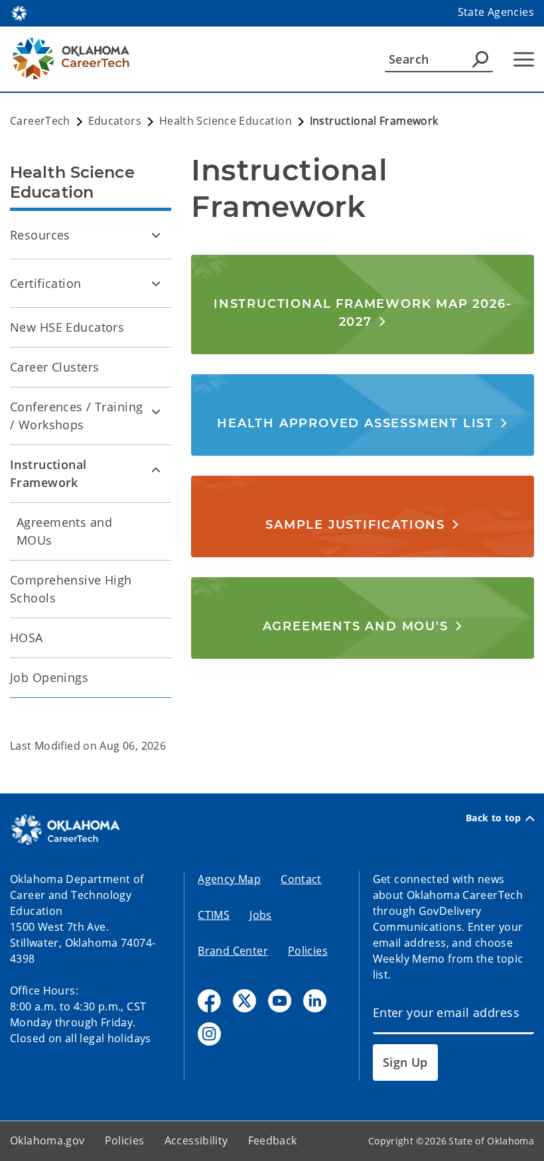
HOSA (26, 638)
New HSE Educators (67, 327)
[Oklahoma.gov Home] (19, 12)
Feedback (272, 1140)
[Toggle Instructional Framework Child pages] (156, 469)
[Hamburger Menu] (523, 59)
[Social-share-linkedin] (314, 1000)
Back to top (493, 818)
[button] (362, 312)
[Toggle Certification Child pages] (156, 283)
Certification (46, 283)
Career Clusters (54, 367)
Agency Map (229, 879)
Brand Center (233, 950)
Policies (308, 950)
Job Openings (49, 677)
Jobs (260, 915)
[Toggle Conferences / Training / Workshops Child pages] (156, 411)
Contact (301, 879)
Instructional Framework (48, 473)
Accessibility (196, 1140)
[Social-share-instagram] (209, 1034)
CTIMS (214, 915)
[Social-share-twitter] (244, 1000)
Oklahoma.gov (47, 1140)
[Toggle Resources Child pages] (156, 235)
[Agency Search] (480, 59)
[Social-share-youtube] (279, 1000)
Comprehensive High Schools (71, 589)
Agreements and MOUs (64, 531)
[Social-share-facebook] (209, 1000)
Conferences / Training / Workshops (76, 416)
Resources (40, 235)
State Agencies (496, 12)
